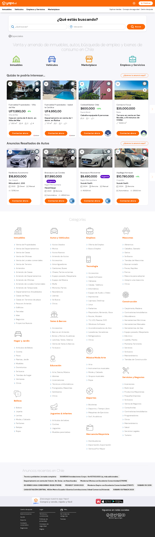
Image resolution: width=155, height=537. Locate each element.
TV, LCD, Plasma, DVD (97, 320)
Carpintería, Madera (133, 308)
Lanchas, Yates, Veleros (62, 340)
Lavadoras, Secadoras (98, 332)
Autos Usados (58, 244)
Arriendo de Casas (24, 272)
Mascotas (127, 237)
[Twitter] (116, 515)
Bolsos (19, 407)
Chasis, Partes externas (62, 272)
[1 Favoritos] (118, 84)
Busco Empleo (94, 248)
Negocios (20, 319)
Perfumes (20, 423)
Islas (18, 315)
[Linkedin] (119, 515)
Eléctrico (128, 336)
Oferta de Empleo (96, 244)
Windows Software (96, 324)
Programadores (131, 415)
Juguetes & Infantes (61, 413)
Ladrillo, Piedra (130, 340)
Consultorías (130, 407)
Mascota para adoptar (134, 276)
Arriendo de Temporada (26, 288)
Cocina (19, 351)
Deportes (91, 397)
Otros (18, 383)
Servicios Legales (132, 431)
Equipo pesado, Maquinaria (64, 276)
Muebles (19, 363)
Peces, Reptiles (131, 268)
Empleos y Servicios (36, 9)
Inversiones (129, 384)
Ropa (18, 431)
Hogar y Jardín (22, 340)
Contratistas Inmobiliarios (135, 312)
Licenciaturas (58, 380)
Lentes (19, 415)
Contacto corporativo (24, 524)
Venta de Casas (23, 252)
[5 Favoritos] (82, 152)
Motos (55, 248)
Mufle (54, 284)
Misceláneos (129, 316)
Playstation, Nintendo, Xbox (100, 312)
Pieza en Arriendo (23, 303)
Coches (55, 424)
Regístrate (23, 528)
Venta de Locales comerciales (29, 260)
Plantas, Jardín (22, 359)
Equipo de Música (60, 280)
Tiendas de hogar (23, 375)
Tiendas (63, 519)
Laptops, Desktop (96, 300)
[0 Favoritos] (10, 84)
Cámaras (92, 281)
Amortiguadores (59, 264)
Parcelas (19, 311)
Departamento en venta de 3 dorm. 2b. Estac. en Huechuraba (50, 481)
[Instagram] (112, 515)
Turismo (128, 435)
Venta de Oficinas (24, 256)
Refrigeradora (94, 336)
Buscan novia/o (131, 264)
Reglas (41, 529)
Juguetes (56, 428)
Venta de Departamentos (27, 248)
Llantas (55, 295)
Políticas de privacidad (43, 520)
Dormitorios (21, 367)
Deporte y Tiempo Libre (98, 408)
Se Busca (56, 299)
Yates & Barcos (58, 321)
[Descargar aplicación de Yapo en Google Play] (117, 501)
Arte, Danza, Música (61, 372)
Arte (90, 364)
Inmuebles (7, 9)
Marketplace (54, 9)
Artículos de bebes (60, 420)
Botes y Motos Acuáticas (63, 336)
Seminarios (57, 392)
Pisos (18, 355)
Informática (93, 288)
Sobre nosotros (25, 514)
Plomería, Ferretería (133, 344)
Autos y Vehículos (59, 237)
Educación (55, 365)
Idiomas (55, 376)
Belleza (18, 400)
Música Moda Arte (96, 357)
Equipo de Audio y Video (99, 292)
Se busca (20, 371)
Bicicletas (92, 404)
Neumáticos (57, 292)
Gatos (127, 252)
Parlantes (92, 308)
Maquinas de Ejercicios (98, 412)
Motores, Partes (59, 288)
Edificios (19, 307)
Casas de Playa (22, 295)
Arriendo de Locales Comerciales (30, 284)
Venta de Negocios (132, 403)
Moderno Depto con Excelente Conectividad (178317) (111, 485)
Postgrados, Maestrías (62, 388)
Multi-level (129, 388)
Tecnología (92, 266)
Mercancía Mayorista (97, 434)
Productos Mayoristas (134, 392)
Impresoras (93, 296)
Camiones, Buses (59, 268)
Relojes (19, 427)
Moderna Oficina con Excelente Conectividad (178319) (103, 481)
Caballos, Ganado (132, 248)
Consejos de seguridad (131, 9)
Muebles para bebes (61, 432)
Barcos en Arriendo (60, 332)
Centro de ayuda (147, 9)
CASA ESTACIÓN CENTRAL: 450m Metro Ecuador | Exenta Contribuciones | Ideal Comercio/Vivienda (66, 489)
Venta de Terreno (24, 264)
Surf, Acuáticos (95, 416)
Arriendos (20, 268)
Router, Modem (95, 316)
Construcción (129, 301)
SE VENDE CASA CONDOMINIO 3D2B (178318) (42, 485)
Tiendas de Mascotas (134, 260)
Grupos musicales (96, 376)
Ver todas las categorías (64, 515)
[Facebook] (108, 515)
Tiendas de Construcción (135, 359)
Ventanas (20, 379)
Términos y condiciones (43, 515)
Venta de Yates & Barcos (63, 344)
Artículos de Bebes (24, 347)
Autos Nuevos (58, 252)
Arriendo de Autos (60, 256)
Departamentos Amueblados (29, 292)
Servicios (128, 347)
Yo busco (56, 347)
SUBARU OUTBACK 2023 (123, 489)
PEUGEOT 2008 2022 (74, 485)
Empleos (90, 237)
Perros (127, 272)
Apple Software (95, 277)
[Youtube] (123, 515)
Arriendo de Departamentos (28, 276)
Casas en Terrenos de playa (28, 299)
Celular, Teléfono (95, 285)
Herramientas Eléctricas (135, 320)
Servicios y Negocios (133, 377)
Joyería (19, 411)
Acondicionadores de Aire (100, 328)
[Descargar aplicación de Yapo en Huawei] (98, 501)
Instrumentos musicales (98, 368)
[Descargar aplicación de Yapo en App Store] (106, 501)
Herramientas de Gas (133, 328)
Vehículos (19, 9)
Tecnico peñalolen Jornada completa (40, 477)
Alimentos (128, 244)
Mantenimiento (131, 355)
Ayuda (22, 517)
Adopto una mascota (134, 280)
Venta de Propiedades (26, 244)
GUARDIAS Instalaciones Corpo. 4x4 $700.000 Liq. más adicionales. (89, 477)
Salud (126, 427)
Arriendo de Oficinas (25, 280)
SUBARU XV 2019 (144, 485)
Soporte (23, 520)
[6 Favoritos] (118, 152)
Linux (90, 304)
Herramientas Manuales (134, 324)
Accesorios (57, 260)
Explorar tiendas (115, 9)
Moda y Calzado (23, 419)
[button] (37, 90)
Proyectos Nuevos (24, 323)
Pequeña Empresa (132, 396)
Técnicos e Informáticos (62, 384)
